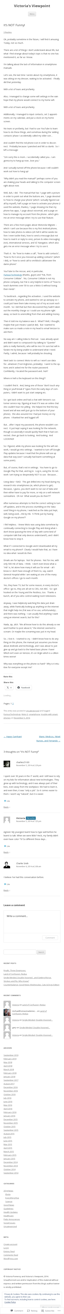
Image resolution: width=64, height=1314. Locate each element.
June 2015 (8, 1140)
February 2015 (10, 1155)
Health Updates (11, 1212)
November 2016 (11, 1091)
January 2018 (9, 1076)
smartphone (34, 714)
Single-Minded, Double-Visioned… (37, 1020)
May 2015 (8, 1144)
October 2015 (9, 1126)
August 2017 (9, 1083)
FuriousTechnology (13, 274)
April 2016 (8, 1108)
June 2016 (8, 1101)
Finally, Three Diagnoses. (15, 970)
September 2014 (11, 1173)
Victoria (20, 818)
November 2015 (11, 1123)
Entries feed (9, 1251)
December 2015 (11, 1119)
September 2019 (11, 1055)
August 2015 (9, 1133)
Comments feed (11, 1255)
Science (8, 1201)
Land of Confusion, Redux (15, 974)
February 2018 (10, 1073)
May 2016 (8, 1105)
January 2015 (9, 1158)
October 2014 (9, 1169)
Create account (10, 1244)
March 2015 (9, 1151)
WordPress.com (11, 1258)
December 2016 (11, 1087)
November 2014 (11, 1165)
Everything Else (12, 1198)
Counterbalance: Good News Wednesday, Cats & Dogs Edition (31, 984)
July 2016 (7, 1098)
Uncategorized (32, 710)
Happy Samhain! (13, 736)
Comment (50, 937)
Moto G (25, 714)
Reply (6, 807)
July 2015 (7, 1137)
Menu (32, 14)
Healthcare (9, 1215)
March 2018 (9, 1069)
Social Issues (9, 1223)
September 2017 (11, 1080)
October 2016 (9, 1094)
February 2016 (10, 1112)
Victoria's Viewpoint (32, 6)
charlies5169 (22, 762)
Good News (9, 1205)
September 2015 (11, 1130)
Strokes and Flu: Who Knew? (16, 981)
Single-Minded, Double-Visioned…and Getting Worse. (27, 977)
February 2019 (10, 1058)
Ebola (7, 1194)
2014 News (8, 1190)
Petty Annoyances (12, 1219)
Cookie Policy (10, 1302)
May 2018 (8, 1062)
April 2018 (8, 1066)
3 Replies (8, 32)
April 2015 (8, 1148)
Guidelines (8, 1208)
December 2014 (11, 1162)
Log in (6, 1248)
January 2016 (9, 1115)
